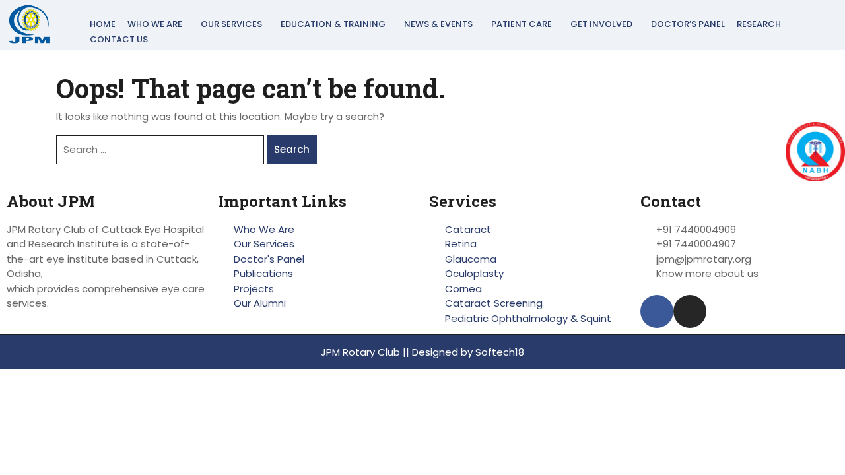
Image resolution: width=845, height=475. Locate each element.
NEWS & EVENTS (438, 24)
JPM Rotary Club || (366, 352)
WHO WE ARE (154, 24)
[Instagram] (689, 311)
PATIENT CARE (521, 24)
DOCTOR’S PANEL (688, 24)
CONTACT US (119, 39)
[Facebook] (656, 311)
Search (292, 149)
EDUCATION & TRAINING (333, 24)
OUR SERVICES (231, 24)
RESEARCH (759, 24)
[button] (158, 24)
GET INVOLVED (601, 24)
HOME (103, 24)
